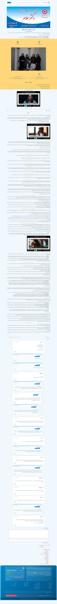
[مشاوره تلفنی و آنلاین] (39, 42)
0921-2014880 (13, 570)
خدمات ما (35, 2)
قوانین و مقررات (38, 585)
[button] (28, 84)
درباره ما (13, 2)
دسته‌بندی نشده (46, 556)
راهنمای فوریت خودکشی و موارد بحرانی (11, 595)
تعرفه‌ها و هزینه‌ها (50, 587)
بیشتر (21, 2)
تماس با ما (9, 2)
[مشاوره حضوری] (18, 42)
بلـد (9, 579)
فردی (47, 560)
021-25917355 (9, 570)
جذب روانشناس (26, 584)
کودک (47, 562)
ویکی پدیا (8, 333)
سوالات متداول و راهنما (37, 584)
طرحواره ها (47, 559)
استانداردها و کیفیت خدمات (36, 587)
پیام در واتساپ (9, 572)
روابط (47, 557)
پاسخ (15, 351)
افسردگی (47, 553)
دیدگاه (47, 529)
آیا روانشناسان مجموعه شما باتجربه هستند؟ (44, 86)
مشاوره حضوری (17, 44)
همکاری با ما (18, 2)
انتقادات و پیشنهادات (13, 585)
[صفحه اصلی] (23, 568)
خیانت (47, 555)
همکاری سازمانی (26, 585)
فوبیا (47, 561)
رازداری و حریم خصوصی (37, 586)
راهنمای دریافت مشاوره (26, 2)
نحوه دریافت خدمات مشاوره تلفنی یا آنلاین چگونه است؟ (42, 84)
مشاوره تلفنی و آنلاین (39, 44)
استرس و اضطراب (46, 552)
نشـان (7, 579)
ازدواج (47, 551)
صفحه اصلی (38, 2)
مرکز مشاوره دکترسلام (43, 121)
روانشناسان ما (31, 2)
